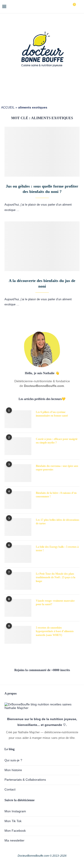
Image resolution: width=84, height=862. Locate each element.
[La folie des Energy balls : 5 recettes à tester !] (17, 554)
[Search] (79, 6)
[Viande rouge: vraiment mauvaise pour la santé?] (17, 608)
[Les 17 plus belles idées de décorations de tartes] (17, 527)
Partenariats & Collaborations (25, 779)
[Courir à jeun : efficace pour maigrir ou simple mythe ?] (17, 446)
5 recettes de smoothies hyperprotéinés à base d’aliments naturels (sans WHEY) (55, 631)
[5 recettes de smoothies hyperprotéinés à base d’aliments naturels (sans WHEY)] (17, 635)
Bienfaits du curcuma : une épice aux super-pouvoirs (57, 467)
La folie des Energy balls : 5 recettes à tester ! (57, 548)
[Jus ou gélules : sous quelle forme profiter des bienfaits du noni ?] (42, 151)
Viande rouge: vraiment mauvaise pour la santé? (55, 602)
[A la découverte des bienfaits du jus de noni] (42, 246)
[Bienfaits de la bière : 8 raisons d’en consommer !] (17, 500)
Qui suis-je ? (13, 760)
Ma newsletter (14, 840)
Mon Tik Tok (13, 821)
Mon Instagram (15, 811)
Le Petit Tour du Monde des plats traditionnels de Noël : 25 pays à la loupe (55, 577)
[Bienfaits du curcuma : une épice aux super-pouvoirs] (17, 473)
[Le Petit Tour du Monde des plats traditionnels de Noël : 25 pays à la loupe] (17, 581)
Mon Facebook (15, 830)
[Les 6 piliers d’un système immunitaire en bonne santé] (17, 419)
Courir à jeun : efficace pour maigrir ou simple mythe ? (57, 440)
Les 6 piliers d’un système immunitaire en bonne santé (52, 414)
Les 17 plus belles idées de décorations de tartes (57, 521)
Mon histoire (13, 770)
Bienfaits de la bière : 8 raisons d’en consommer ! (56, 494)
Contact (9, 789)
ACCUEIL (8, 107)
